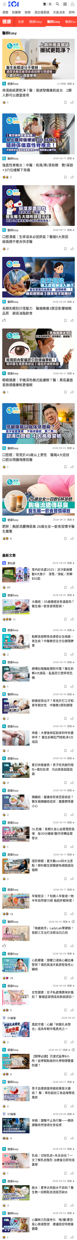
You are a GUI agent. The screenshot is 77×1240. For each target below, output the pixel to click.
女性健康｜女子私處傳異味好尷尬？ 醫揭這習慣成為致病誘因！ (53, 994)
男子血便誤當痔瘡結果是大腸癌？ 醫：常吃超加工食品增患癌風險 (53, 1092)
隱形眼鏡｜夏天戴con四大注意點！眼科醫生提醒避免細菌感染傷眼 (53, 865)
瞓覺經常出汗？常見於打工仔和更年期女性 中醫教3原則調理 (53, 703)
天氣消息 (59, 12)
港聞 (5, 12)
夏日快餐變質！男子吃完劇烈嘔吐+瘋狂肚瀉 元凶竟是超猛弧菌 (53, 769)
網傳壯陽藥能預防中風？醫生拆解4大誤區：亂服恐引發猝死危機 (53, 673)
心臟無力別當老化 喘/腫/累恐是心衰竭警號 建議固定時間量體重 (53, 1224)
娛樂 (28, 12)
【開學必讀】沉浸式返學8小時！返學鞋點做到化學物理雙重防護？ (53, 1060)
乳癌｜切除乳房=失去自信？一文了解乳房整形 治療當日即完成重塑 (53, 1160)
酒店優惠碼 (41, 12)
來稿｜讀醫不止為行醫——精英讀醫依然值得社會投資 (53, 1123)
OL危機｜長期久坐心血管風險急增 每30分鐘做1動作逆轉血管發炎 (53, 833)
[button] (65, 102)
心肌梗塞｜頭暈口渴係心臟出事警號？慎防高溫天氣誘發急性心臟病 (53, 964)
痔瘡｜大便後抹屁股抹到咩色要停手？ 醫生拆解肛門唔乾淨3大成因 (53, 737)
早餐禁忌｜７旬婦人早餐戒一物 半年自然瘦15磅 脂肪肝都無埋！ (53, 898)
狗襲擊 (16, 12)
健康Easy (35, 22)
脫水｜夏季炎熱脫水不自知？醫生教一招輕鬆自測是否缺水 (53, 1190)
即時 (72, 12)
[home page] (13, 4)
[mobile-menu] (4, 4)
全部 (21, 22)
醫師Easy (53, 22)
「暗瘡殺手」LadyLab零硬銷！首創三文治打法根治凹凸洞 (53, 930)
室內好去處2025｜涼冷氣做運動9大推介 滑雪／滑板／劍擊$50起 (52, 574)
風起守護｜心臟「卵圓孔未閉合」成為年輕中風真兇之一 (51, 1026)
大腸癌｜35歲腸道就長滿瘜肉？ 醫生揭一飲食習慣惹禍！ (53, 604)
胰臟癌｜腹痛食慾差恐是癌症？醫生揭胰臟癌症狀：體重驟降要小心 (53, 801)
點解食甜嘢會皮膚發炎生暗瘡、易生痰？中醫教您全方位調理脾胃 (53, 641)
